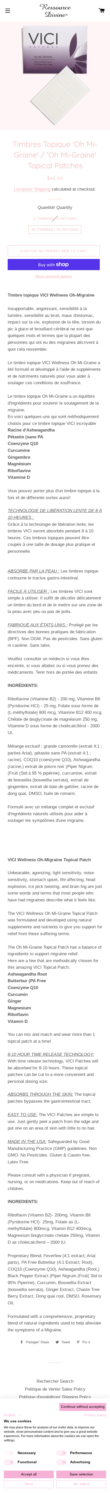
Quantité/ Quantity (55, 207)
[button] (12, 1415)
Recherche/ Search (55, 1381)
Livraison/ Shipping (32, 189)
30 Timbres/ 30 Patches (55, 229)
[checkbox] (9, 1453)
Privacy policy (95, 1415)
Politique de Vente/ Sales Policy (55, 1389)
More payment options (54, 276)
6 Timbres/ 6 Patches (55, 219)
